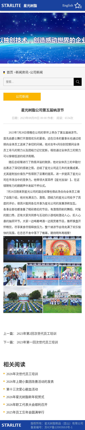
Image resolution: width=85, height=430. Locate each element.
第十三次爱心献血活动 (22, 389)
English (67, 5)
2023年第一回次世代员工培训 (37, 342)
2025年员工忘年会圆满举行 (25, 412)
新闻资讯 (22, 72)
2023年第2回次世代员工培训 (36, 333)
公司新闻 (36, 72)
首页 (10, 72)
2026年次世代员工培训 (22, 374)
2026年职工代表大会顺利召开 (26, 404)
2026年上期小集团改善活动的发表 (30, 381)
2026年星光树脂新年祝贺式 (25, 397)
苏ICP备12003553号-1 (58, 427)
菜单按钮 (78, 5)
